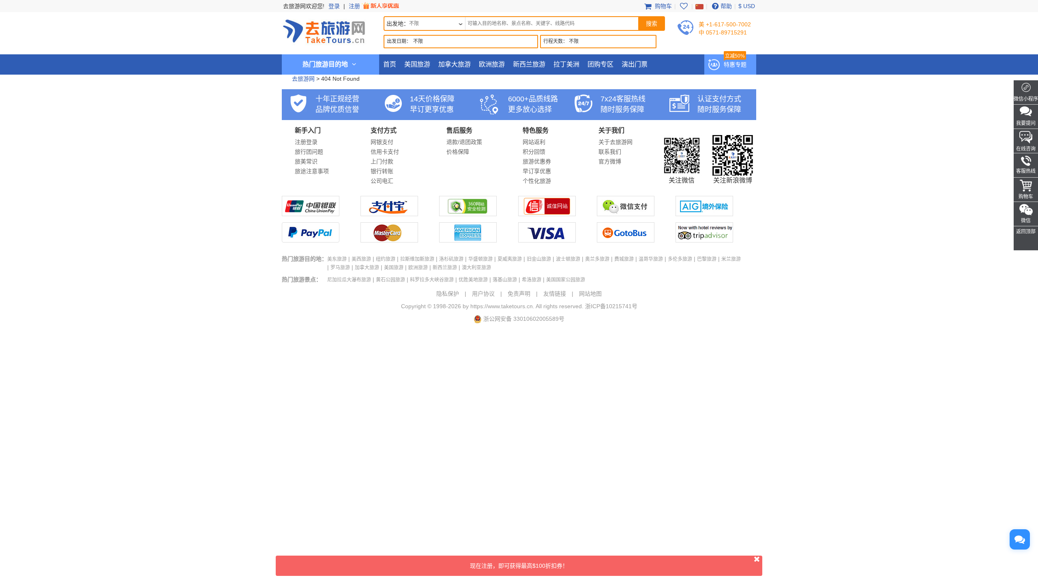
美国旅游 (417, 64)
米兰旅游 (731, 259)
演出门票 (635, 64)
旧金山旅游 (539, 259)
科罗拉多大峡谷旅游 (432, 280)
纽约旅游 (385, 259)
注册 (355, 6)
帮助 (726, 6)
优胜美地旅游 (473, 280)
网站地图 (590, 293)
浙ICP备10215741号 (611, 306)
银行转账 (382, 171)
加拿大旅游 (454, 64)
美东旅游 (337, 259)
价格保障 (457, 151)
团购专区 (600, 64)
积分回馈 (534, 151)
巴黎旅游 (706, 259)
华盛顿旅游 (480, 259)
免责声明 (519, 293)
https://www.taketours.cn (501, 306)
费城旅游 (624, 259)
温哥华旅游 (651, 259)
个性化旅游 (537, 181)
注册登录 (306, 142)
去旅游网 (303, 78)
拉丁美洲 (566, 64)
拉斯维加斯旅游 (417, 259)
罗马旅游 (340, 268)
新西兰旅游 (529, 64)
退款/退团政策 (464, 142)
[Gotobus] (625, 240)
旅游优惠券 (537, 161)
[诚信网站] (547, 214)
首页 (389, 64)
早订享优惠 (537, 171)
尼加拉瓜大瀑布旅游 (349, 280)
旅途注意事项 (312, 171)
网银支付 (382, 142)
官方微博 (609, 161)
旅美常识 (306, 161)
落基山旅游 (505, 280)
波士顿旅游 (568, 259)
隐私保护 (447, 293)
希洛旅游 (531, 280)
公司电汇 (382, 181)
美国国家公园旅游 (565, 280)
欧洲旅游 (492, 64)
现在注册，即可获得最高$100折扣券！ (519, 566)
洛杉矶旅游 (451, 259)
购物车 (662, 6)
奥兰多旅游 (597, 259)
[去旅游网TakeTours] (324, 30)
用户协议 (483, 293)
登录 (334, 6)
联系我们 (609, 151)
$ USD (746, 6)
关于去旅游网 (615, 142)
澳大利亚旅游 (476, 268)
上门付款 (382, 161)
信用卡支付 (385, 151)
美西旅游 (361, 259)
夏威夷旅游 (510, 259)
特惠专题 (735, 64)
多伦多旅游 (680, 259)
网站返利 (534, 142)
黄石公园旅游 (390, 280)
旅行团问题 (309, 151)
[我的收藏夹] (683, 6)
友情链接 (554, 293)
